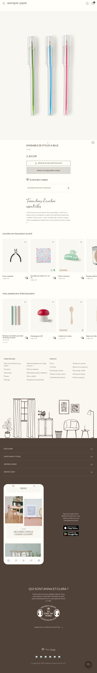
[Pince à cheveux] (71, 255)
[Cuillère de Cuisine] (71, 315)
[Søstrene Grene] (17, 3)
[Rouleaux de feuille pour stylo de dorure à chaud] (15, 315)
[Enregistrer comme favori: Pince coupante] (25, 242)
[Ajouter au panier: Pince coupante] (26, 278)
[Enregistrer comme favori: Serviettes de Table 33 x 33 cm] (53, 242)
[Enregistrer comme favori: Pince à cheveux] (81, 242)
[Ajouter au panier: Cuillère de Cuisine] (82, 337)
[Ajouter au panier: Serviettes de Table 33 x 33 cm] (54, 278)
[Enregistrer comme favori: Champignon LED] (53, 302)
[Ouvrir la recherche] (87, 3)
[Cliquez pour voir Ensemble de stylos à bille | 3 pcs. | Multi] (48, 75)
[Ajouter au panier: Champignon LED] (54, 337)
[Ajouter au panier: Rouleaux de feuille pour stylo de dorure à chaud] (26, 337)
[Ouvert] (4, 3)
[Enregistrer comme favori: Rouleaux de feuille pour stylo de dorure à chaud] (25, 302)
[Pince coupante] (15, 255)
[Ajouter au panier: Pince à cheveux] (82, 278)
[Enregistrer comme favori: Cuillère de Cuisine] (81, 302)
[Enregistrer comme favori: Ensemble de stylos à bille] (92, 142)
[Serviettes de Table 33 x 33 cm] (43, 255)
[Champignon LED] (43, 315)
